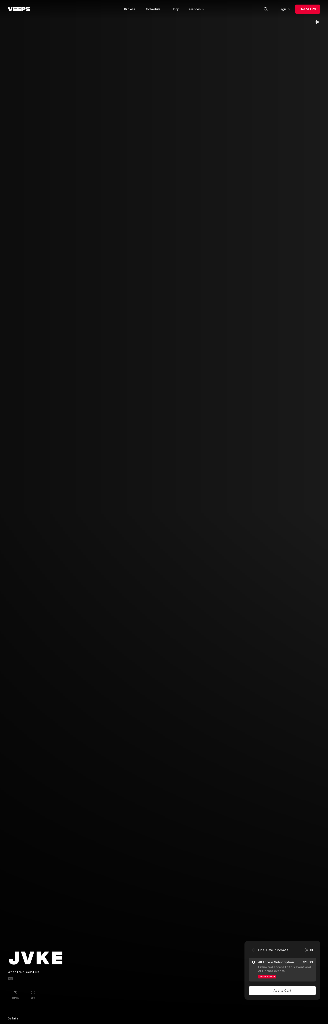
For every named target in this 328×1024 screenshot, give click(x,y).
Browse (130, 9)
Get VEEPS (308, 9)
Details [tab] (13, 1018)
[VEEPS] (19, 9)
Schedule (153, 9)
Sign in (284, 9)
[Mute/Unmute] (316, 22)
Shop (175, 9)
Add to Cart (282, 990)
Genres (195, 9)
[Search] (265, 9)
